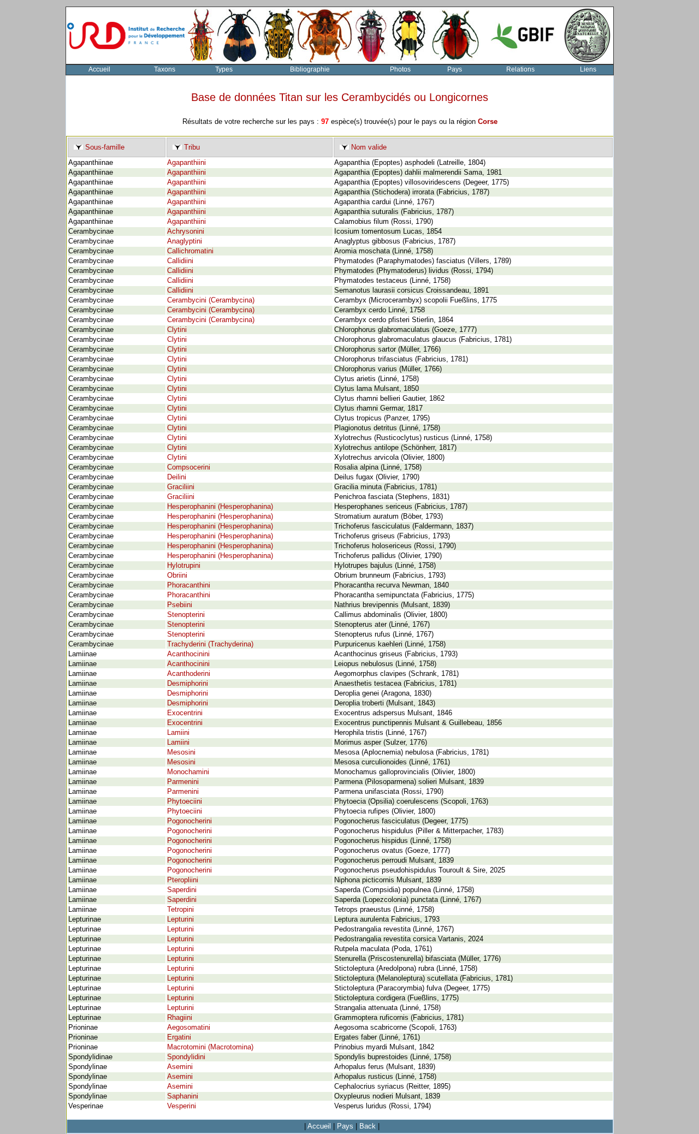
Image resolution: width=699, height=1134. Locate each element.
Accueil (99, 69)
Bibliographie (310, 69)
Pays (454, 69)
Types (224, 69)
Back (367, 1126)
